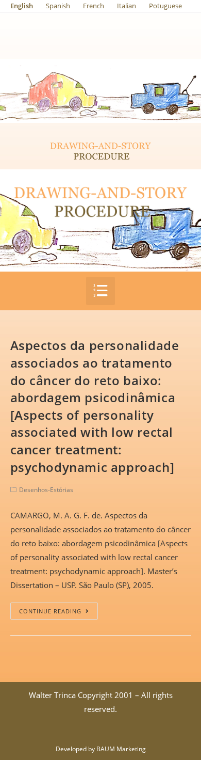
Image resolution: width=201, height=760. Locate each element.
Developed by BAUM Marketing (101, 749)
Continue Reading (50, 611)
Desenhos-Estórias (46, 489)
